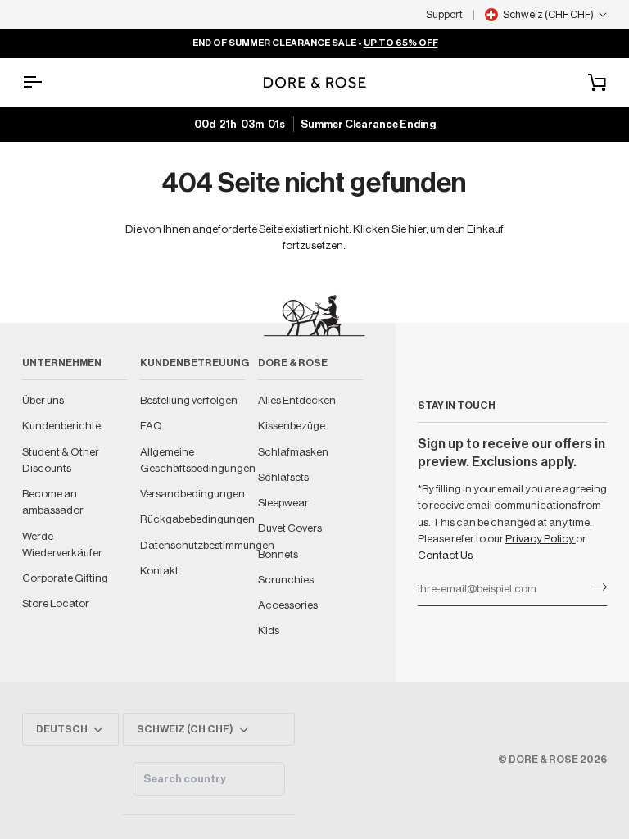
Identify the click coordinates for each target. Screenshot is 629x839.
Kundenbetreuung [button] (192, 363)
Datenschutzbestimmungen (207, 545)
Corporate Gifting (65, 578)
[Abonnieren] (593, 587)
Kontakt (159, 570)
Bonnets (278, 554)
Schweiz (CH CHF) (185, 729)
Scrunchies (286, 579)
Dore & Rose (543, 759)
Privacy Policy (540, 538)
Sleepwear (283, 502)
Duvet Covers (290, 528)
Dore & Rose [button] (293, 363)
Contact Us (445, 555)
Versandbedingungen (192, 493)
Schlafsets (283, 477)
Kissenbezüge (291, 425)
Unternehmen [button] (62, 363)
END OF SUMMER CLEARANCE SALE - (314, 43)
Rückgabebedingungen (197, 519)
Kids (268, 630)
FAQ (151, 425)
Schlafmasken (293, 452)
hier (417, 229)
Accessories (288, 605)
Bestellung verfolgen (189, 400)
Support (444, 14)
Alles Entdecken (297, 400)
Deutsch (62, 729)
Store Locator (55, 603)
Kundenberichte (61, 425)
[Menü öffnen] (46, 82)
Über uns (43, 400)
